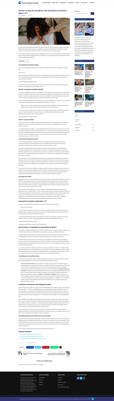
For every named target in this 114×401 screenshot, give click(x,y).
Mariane (23, 15)
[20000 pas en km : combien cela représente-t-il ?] (79, 67)
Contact (92, 3)
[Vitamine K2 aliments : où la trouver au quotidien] (79, 82)
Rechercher (77, 11)
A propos (84, 3)
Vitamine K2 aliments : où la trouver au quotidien (78, 89)
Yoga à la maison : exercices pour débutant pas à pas (79, 104)
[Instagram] (84, 378)
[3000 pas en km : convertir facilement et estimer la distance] (89, 67)
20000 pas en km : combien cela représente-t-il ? (79, 73)
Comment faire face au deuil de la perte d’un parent (32, 336)
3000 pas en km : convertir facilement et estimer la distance (89, 74)
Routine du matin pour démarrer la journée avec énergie (89, 104)
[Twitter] (81, 378)
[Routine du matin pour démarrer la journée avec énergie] (89, 97)
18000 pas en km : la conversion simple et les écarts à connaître (89, 89)
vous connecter (27, 364)
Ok (92, 398)
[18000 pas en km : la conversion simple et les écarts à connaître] (89, 82)
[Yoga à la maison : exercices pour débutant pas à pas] (79, 97)
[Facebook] (78, 378)
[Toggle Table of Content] (26, 61)
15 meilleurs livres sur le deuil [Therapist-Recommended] (33, 338)
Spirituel (71, 3)
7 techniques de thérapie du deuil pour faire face (31, 334)
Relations (63, 3)
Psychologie (46, 3)
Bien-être (55, 3)
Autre (77, 3)
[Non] (112, 399)
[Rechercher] (92, 13)
